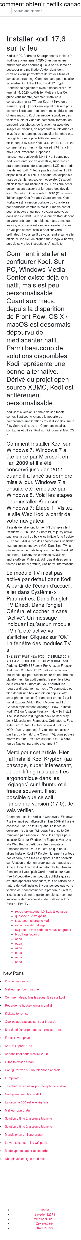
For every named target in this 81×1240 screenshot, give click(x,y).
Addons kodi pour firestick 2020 (26, 1054)
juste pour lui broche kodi (32, 920)
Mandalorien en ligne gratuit (24, 1134)
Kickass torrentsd (17, 1013)
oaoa (18, 939)
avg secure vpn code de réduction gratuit (43, 929)
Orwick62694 (45, 1223)
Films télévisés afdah (19, 1062)
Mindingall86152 (45, 1219)
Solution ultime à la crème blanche (28, 1118)
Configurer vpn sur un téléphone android (32, 1070)
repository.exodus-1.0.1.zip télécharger (41, 911)
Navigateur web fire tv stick (23, 1094)
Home (45, 1210)
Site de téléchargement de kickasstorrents (33, 1029)
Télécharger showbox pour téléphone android (36, 1086)
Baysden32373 (45, 1214)
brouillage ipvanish (28, 934)
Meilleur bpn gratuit (18, 1110)
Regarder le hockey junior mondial (28, 1005)
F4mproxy (12, 1078)
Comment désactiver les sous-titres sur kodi (35, 997)
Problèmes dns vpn (18, 981)
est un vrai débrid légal (30, 925)
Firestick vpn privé (17, 1037)
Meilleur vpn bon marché (22, 989)
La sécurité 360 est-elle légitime (26, 1102)
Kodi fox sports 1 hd (18, 1045)
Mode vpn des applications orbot (27, 1150)
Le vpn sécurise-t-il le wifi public (26, 1142)
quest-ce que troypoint (30, 916)
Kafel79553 (45, 1228)
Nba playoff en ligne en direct (25, 1158)
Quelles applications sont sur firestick (30, 1021)
